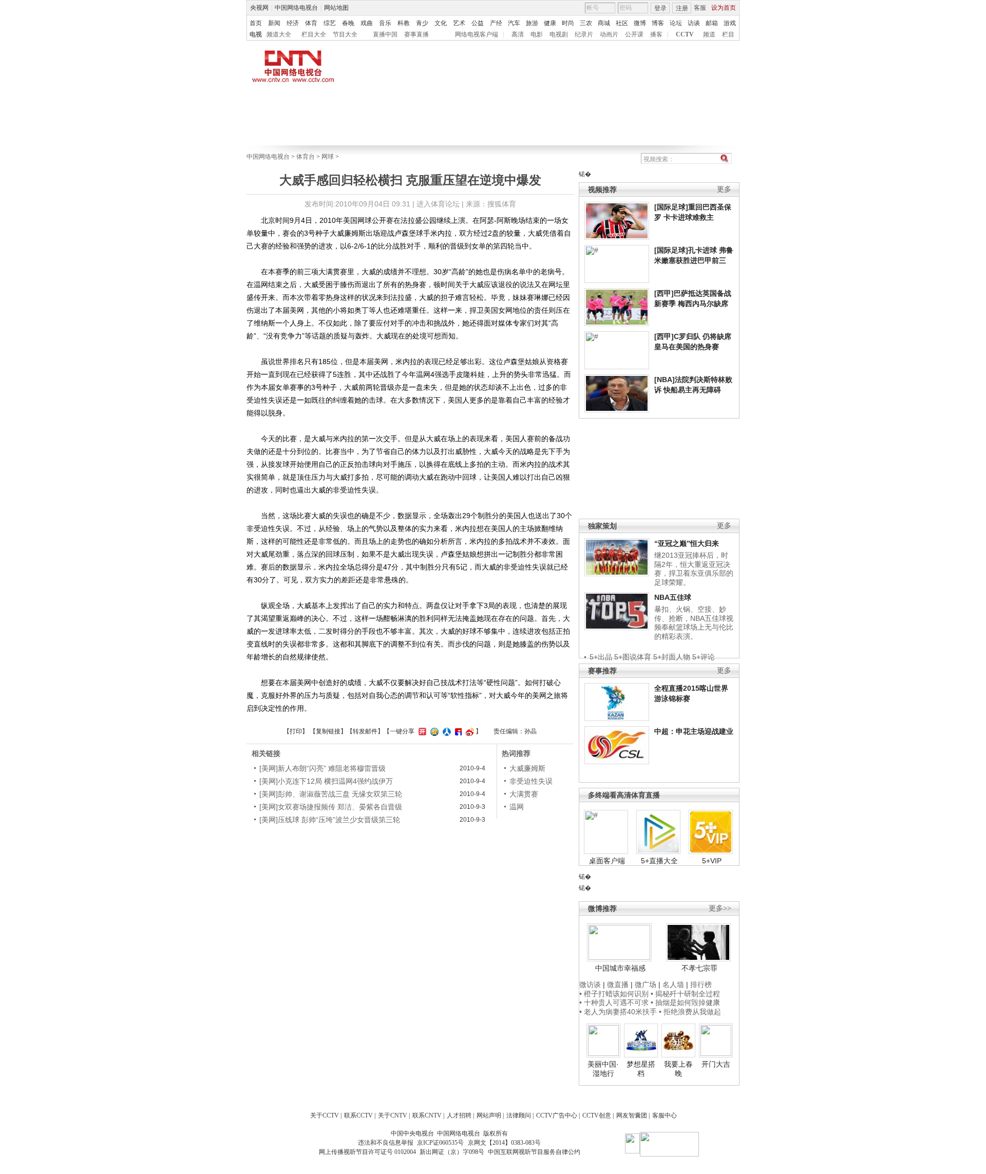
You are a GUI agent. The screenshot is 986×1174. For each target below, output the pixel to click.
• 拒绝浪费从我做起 (690, 1012)
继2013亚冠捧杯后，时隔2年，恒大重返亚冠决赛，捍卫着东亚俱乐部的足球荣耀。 (693, 568)
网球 (327, 156)
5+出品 (601, 657)
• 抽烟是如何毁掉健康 (685, 1002)
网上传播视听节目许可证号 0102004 (367, 1152)
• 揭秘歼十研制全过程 (685, 994)
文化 (440, 23)
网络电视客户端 (476, 34)
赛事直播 (416, 34)
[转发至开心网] (421, 731)
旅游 (532, 23)
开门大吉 (715, 1064)
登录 (660, 8)
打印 (296, 731)
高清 (517, 34)
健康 (550, 23)
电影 (536, 34)
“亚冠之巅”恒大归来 (686, 543)
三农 (586, 23)
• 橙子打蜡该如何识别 (614, 994)
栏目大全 (313, 34)
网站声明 (489, 1115)
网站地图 (336, 7)
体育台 (305, 156)
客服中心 (664, 1115)
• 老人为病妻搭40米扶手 (618, 1012)
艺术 (459, 23)
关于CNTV (392, 1115)
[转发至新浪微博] (468, 731)
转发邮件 (365, 731)
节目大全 (345, 34)
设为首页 (723, 7)
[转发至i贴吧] (457, 731)
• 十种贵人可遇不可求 (615, 1002)
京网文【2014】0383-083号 (504, 1142)
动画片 (609, 34)
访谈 (694, 23)
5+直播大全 (659, 861)
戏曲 (367, 23)
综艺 (330, 23)
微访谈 (590, 984)
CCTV (685, 34)
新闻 (274, 23)
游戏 (730, 23)
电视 (256, 34)
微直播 (618, 984)
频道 (709, 34)
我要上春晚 (678, 1068)
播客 (656, 34)
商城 (604, 23)
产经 (496, 23)
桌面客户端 (607, 861)
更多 (724, 189)
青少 (422, 23)
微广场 (645, 984)
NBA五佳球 (672, 597)
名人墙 (673, 984)
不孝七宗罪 (699, 968)
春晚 (348, 23)
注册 (682, 8)
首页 (256, 23)
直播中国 (385, 34)
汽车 (514, 23)
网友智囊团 (631, 1115)
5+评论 (703, 657)
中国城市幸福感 (620, 968)
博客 (658, 23)
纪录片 (584, 34)
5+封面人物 (671, 657)
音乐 (385, 23)
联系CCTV (358, 1115)
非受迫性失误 (531, 781)
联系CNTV (427, 1115)
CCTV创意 (596, 1115)
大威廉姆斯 (527, 768)
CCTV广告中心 (556, 1115)
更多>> (720, 908)
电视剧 (558, 34)
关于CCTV (324, 1115)
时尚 (568, 23)
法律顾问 (518, 1115)
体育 (311, 23)
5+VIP (712, 861)
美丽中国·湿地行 (603, 1068)
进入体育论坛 (438, 204)
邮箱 (712, 23)
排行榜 (701, 984)
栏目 (728, 34)
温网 (516, 807)
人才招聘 (459, 1115)
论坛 (676, 23)
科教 (403, 23)
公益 (477, 23)
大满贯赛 (523, 794)
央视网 (259, 7)
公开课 (634, 34)
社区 (622, 23)
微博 (640, 23)
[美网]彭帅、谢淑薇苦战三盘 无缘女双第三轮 (330, 794)
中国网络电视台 (296, 7)
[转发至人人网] (445, 731)
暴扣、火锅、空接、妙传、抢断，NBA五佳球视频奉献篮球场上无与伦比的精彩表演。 (693, 622)
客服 (700, 7)
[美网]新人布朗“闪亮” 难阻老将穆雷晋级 (322, 768)
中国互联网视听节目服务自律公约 (534, 1152)
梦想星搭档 (641, 1068)
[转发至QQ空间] (433, 731)
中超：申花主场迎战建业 (693, 731)
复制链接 (328, 731)
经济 (293, 23)
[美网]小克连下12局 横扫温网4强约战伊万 (329, 781)
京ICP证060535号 (440, 1142)
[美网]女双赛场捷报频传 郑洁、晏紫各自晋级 (330, 807)
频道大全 (279, 34)
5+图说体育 (632, 657)
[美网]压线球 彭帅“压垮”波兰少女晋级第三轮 (329, 820)
